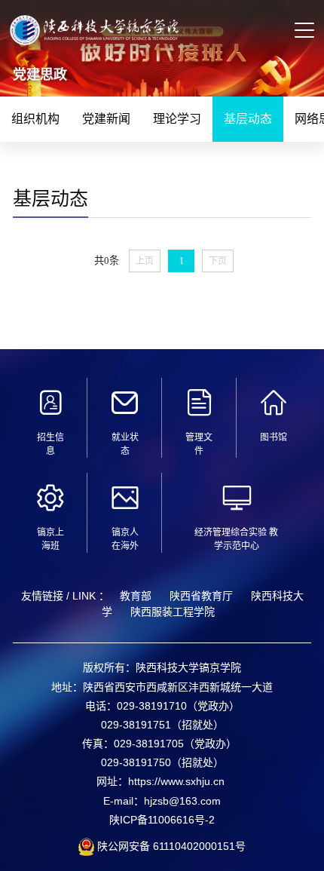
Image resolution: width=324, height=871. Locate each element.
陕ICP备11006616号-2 (162, 820)
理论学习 (177, 118)
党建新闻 (106, 118)
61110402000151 (192, 846)
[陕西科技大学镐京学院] (94, 37)
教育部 (135, 596)
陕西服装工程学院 (172, 612)
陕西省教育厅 (201, 596)
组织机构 (35, 118)
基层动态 (248, 118)
